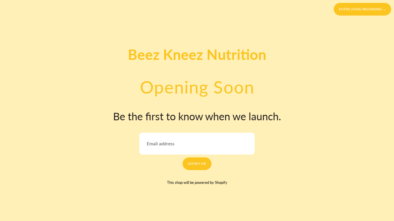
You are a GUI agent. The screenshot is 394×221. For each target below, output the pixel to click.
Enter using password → (362, 9)
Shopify (221, 182)
